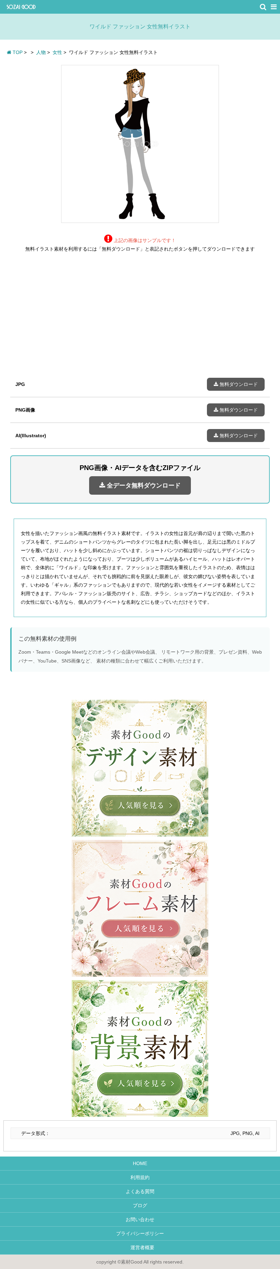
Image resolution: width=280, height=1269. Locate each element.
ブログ (140, 1205)
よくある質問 (140, 1191)
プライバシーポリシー (140, 1233)
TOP (17, 52)
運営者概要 (140, 1247)
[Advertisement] (140, 320)
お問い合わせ (140, 1219)
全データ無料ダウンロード (143, 485)
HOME (140, 1163)
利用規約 (140, 1177)
